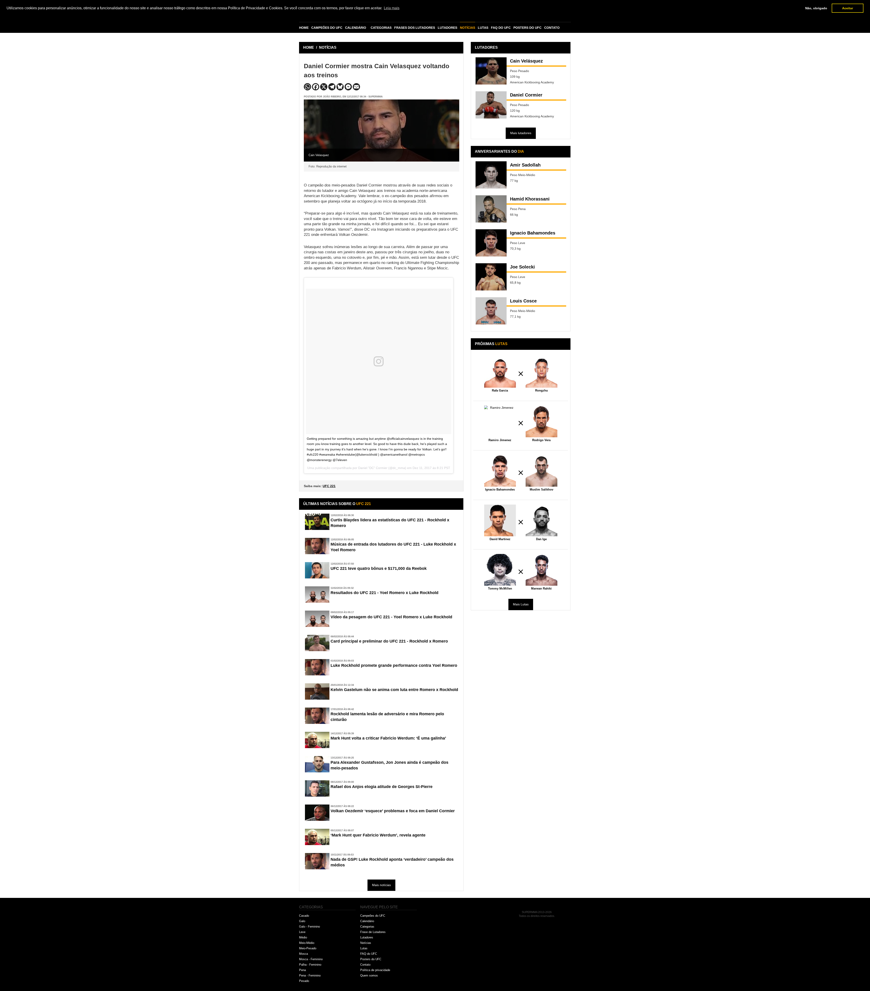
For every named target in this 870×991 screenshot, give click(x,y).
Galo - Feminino (309, 926)
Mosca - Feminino (311, 959)
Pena (302, 970)
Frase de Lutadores (373, 932)
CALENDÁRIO (355, 27)
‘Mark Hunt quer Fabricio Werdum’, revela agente (378, 835)
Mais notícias (381, 885)
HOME (304, 27)
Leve (302, 932)
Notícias (365, 943)
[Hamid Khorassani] (491, 208)
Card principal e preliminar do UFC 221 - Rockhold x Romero (389, 641)
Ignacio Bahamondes (532, 232)
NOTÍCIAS (467, 27)
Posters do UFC (370, 959)
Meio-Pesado (307, 948)
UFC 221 (329, 486)
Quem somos (369, 975)
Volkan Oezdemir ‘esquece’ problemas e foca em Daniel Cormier (393, 811)
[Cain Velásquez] (491, 71)
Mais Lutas (521, 604)
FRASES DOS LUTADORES (414, 27)
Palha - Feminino (310, 964)
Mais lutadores (520, 133)
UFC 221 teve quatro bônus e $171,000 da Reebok (379, 568)
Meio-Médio (306, 943)
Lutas (363, 948)
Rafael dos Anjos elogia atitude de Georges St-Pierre (382, 786)
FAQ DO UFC (501, 27)
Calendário (367, 921)
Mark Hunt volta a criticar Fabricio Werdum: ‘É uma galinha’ (388, 738)
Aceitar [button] (847, 8)
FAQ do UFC (368, 953)
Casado (304, 915)
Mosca (303, 953)
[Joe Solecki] (491, 276)
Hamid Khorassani (530, 198)
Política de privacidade (375, 970)
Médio (303, 937)
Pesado (304, 981)
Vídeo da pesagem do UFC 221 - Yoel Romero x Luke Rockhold (391, 617)
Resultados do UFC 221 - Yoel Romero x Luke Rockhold (384, 592)
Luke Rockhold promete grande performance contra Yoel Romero (394, 665)
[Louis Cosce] (491, 310)
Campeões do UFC (372, 915)
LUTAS (483, 27)
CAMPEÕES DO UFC (326, 27)
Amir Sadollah (525, 164)
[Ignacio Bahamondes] (491, 242)
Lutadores (366, 937)
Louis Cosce (523, 300)
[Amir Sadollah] (491, 175)
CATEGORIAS (381, 27)
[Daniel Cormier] (491, 104)
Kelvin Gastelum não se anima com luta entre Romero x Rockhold (394, 689)
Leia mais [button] (391, 8)
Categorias (367, 926)
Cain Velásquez (526, 60)
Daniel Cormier (526, 94)
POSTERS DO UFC (527, 27)
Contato (365, 964)
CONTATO (552, 27)
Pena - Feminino (310, 975)
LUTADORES (447, 27)
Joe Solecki (522, 266)
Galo (302, 921)
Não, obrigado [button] (816, 8)
